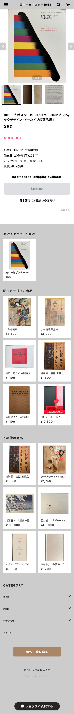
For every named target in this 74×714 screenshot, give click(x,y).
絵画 (6, 609)
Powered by (32, 676)
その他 (7, 633)
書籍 (6, 597)
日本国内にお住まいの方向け (37, 200)
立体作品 (9, 621)
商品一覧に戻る (37, 652)
